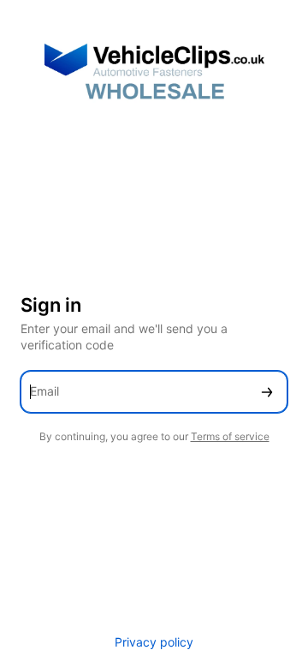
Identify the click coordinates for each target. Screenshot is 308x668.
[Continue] (266, 392)
